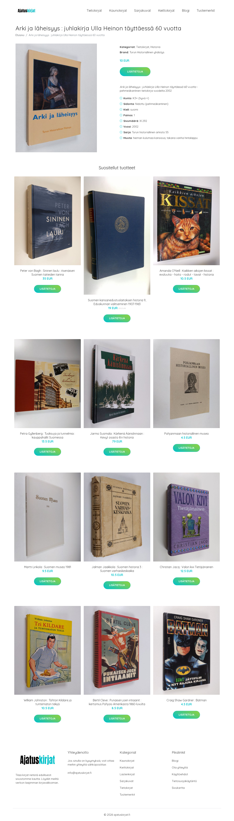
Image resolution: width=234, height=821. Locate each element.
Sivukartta (178, 788)
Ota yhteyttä (180, 767)
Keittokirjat (166, 10)
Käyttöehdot (180, 774)
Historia (155, 47)
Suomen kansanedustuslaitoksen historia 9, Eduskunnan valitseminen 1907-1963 (117, 302)
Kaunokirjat (118, 10)
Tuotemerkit (206, 10)
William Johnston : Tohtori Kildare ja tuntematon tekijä (47, 702)
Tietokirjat (94, 10)
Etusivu (20, 35)
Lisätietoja (135, 71)
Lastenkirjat (127, 774)
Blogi (185, 10)
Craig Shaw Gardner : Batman (187, 700)
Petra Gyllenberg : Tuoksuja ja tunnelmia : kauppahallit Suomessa (47, 435)
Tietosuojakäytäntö (184, 781)
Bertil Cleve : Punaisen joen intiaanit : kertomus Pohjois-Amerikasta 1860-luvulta (117, 702)
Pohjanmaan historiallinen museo (186, 433)
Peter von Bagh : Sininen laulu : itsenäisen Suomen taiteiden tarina (47, 272)
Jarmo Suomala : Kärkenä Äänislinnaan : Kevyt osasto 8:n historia (117, 435)
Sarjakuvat (142, 10)
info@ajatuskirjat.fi (80, 773)
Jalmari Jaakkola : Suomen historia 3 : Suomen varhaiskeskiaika (117, 569)
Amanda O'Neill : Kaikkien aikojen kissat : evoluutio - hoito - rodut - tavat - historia (186, 272)
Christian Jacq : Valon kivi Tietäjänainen (186, 567)
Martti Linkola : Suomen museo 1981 (47, 567)
